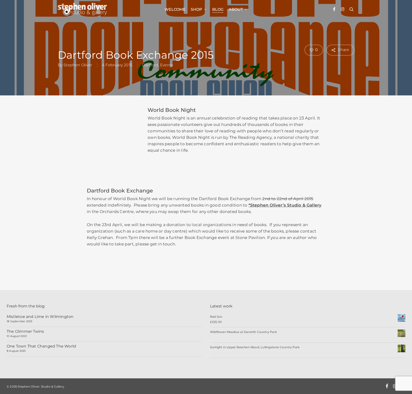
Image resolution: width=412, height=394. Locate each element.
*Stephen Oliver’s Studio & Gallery (285, 205)
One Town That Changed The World (41, 346)
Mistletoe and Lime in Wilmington (40, 316)
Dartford (150, 65)
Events (166, 65)
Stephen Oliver (77, 65)
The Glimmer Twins (25, 331)
